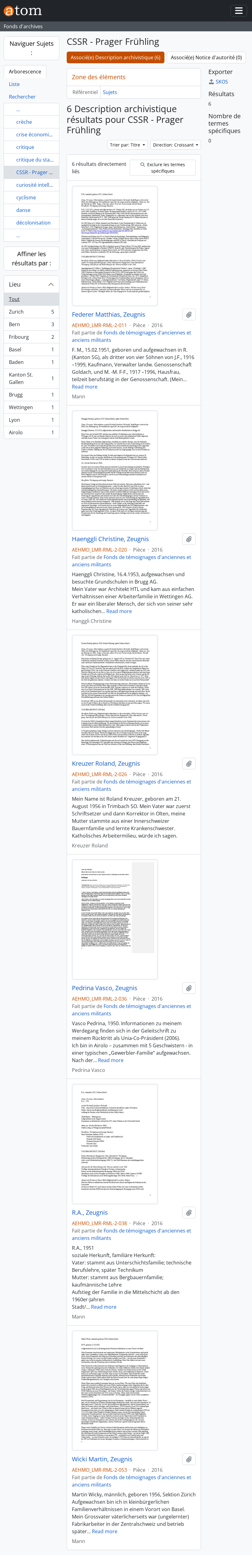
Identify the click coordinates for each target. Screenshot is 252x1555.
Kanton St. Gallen (31, 378)
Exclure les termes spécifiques (165, 168)
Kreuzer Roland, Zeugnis (106, 763)
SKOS (222, 81)
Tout (14, 299)
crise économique (37, 134)
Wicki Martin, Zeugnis (102, 1459)
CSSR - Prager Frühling (42, 172)
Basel (31, 351)
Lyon (31, 421)
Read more (84, 386)
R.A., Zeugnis (90, 1212)
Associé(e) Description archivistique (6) (115, 57)
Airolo (31, 434)
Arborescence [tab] (25, 71)
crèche (24, 122)
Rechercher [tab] (22, 96)
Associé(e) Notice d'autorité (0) (206, 57)
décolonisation (33, 222)
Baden (31, 364)
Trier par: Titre (125, 145)
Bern (31, 326)
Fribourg (31, 338)
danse (23, 210)
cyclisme (26, 197)
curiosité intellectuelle (41, 185)
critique (25, 147)
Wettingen (31, 409)
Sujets (110, 92)
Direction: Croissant (174, 145)
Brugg (31, 396)
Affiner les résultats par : (31, 258)
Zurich (31, 313)
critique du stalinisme (41, 159)
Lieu (15, 284)
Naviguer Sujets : (32, 48)
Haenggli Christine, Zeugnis (110, 539)
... (18, 109)
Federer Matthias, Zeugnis (108, 314)
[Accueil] (25, 11)
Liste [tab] (14, 84)
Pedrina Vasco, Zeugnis (104, 988)
